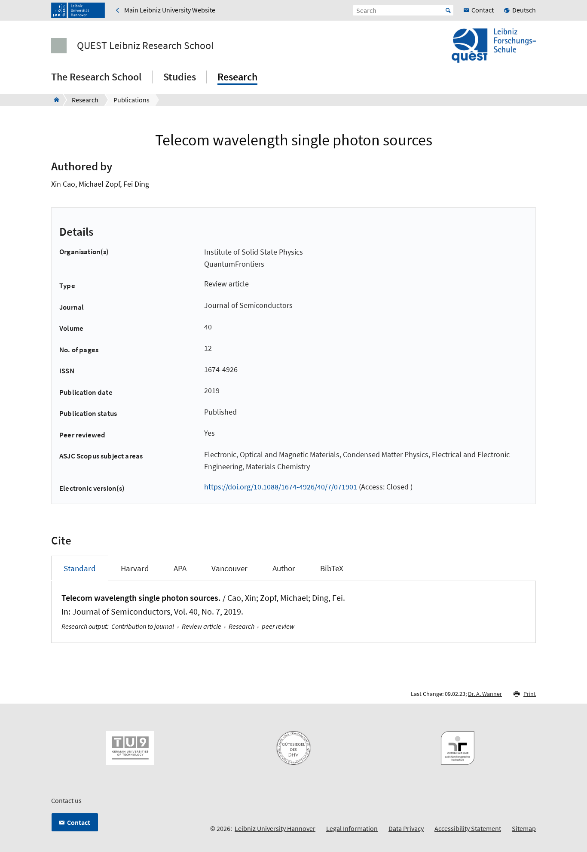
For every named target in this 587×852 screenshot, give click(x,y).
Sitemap (524, 828)
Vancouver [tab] (229, 568)
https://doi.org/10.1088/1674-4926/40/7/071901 (280, 487)
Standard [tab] (80, 568)
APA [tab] (180, 568)
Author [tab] (283, 568)
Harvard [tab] (135, 568)
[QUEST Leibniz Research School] (54, 100)
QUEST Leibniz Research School (145, 45)
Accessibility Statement (467, 828)
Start (448, 10)
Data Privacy (406, 828)
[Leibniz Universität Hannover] (78, 10)
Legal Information (352, 828)
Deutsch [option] (524, 10)
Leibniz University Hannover (275, 828)
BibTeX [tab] (331, 568)
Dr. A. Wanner (485, 694)
